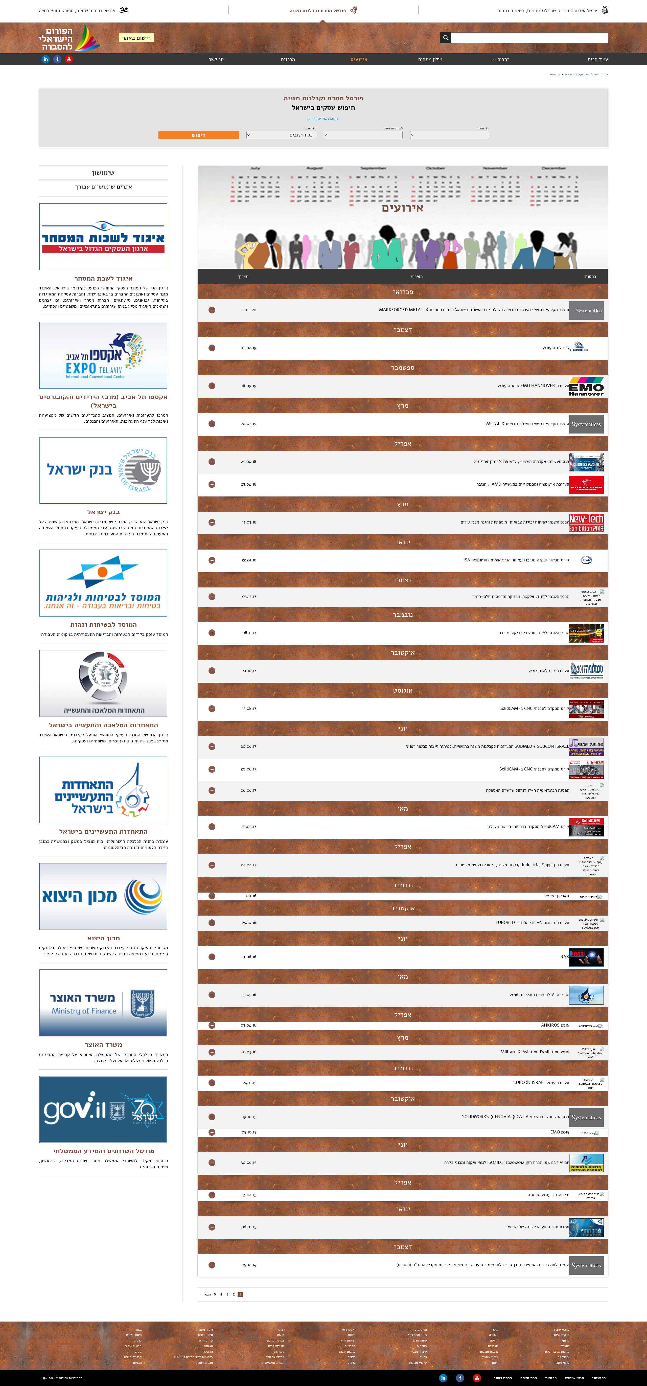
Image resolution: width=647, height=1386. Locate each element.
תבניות (137, 1362)
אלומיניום (420, 1329)
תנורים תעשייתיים (272, 1362)
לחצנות (564, 1346)
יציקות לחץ (348, 1340)
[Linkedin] (45, 59)
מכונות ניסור (133, 1346)
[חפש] (445, 37)
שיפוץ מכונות (418, 1362)
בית (606, 74)
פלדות (351, 1357)
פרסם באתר (503, 1377)
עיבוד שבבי (419, 1351)
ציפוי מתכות (561, 1362)
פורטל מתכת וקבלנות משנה (318, 10)
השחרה (493, 1335)
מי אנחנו (599, 1377)
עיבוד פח (563, 1357)
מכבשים (350, 1346)
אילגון (494, 1329)
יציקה (280, 1329)
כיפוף (565, 1340)
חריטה (494, 1340)
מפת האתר (528, 1377)
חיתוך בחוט (205, 1335)
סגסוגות (279, 1351)
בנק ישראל (103, 512)
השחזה (208, 1346)
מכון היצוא (103, 938)
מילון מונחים (430, 59)
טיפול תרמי (419, 1340)
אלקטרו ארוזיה (345, 1329)
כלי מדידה (206, 1340)
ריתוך (494, 1362)
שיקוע (351, 1362)
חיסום (351, 1335)
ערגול (423, 1357)
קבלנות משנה (133, 1357)
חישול (280, 1335)
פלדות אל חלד (275, 1357)
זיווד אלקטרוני (417, 1335)
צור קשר (217, 59)
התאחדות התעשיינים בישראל (103, 831)
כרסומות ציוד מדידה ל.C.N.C (193, 1357)
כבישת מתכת (275, 1340)
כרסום (138, 1340)
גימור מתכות (205, 1329)
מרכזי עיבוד (561, 1329)
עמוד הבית (598, 59)
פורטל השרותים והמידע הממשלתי (103, 1151)
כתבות (503, 59)
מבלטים (493, 1346)
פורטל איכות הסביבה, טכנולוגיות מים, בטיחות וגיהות (547, 10)
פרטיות (551, 1377)
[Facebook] (57, 59)
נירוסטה (207, 1351)
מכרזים (288, 59)
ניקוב (138, 1351)
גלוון (139, 1329)
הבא (208, 1294)
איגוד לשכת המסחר (103, 278)
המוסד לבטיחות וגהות (103, 624)
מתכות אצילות (489, 1351)
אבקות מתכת (204, 1362)
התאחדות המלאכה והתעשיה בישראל (103, 725)
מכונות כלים (276, 1346)
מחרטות (422, 1346)
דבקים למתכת (560, 1335)
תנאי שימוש (574, 1377)
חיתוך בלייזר (133, 1335)
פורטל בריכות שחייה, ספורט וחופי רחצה (77, 10)
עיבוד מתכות (489, 1357)
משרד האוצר (103, 1044)
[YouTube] (69, 59)
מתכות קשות (347, 1351)
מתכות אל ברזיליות (557, 1351)
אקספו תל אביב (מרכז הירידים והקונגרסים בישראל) (103, 401)
